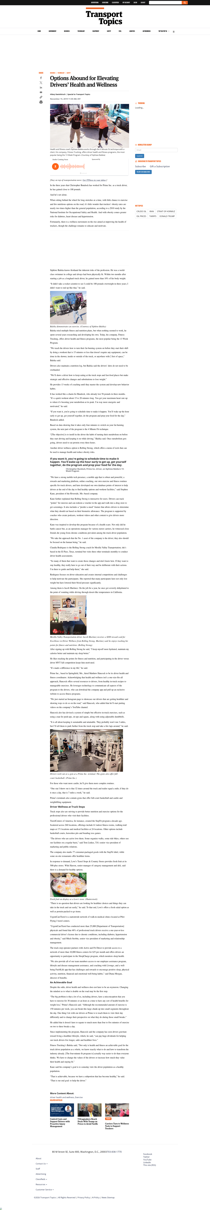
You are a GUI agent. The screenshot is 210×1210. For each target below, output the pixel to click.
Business (67, 31)
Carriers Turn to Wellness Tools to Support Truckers (117, 1126)
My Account (126, 2)
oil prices (141, 216)
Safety (109, 31)
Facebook (147, 1154)
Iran (151, 211)
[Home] (105, 17)
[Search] (185, 2)
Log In (135, 2)
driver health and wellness (62, 1097)
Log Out (143, 2)
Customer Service (44, 1189)
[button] (41, 97)
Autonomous (147, 31)
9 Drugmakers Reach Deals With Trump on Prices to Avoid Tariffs (88, 1121)
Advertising (94, 2)
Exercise (79, 1097)
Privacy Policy (84, 1197)
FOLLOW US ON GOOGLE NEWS (143, 172)
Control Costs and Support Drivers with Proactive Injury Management (60, 1122)
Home (39, 31)
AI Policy (96, 1197)
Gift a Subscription (160, 166)
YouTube (147, 1159)
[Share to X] (41, 83)
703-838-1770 (114, 1151)
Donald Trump (167, 216)
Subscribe (105, 2)
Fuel (120, 31)
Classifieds (115, 2)
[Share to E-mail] (41, 92)
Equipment (95, 31)
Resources (41, 1184)
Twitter (146, 1157)
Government (52, 31)
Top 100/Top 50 (162, 31)
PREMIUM (108, 1119)
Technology (81, 31)
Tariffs (152, 216)
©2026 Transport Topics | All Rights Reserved (54, 1197)
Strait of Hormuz (166, 211)
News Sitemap (108, 1197)
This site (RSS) (149, 1165)
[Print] (41, 102)
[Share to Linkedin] (41, 88)
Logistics (132, 31)
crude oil (141, 211)
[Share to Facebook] (41, 78)
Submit (140, 156)
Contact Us (41, 1163)
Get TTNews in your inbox (94, 179)
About (38, 1158)
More (173, 31)
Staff (38, 1168)
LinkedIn (147, 1162)
